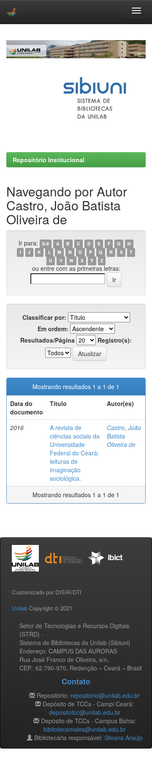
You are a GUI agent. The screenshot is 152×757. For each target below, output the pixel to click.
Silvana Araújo (123, 737)
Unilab (19, 608)
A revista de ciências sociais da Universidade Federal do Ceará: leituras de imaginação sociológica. (75, 452)
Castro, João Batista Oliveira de (124, 436)
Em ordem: (53, 328)
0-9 (45, 243)
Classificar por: (44, 317)
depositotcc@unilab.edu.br (84, 712)
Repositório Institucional (48, 159)
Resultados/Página (47, 340)
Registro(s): (115, 340)
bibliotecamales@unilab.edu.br (84, 729)
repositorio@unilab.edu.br (105, 695)
